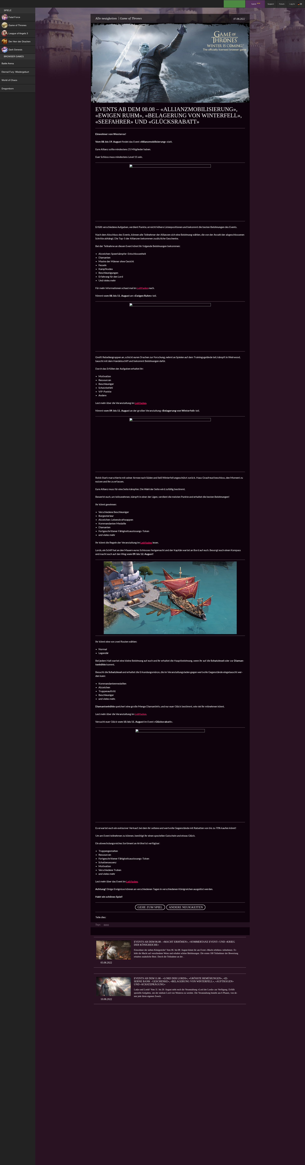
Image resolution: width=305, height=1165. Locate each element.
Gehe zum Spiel (150, 907)
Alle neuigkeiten (106, 18)
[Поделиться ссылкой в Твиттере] (138, 917)
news (106, 924)
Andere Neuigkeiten (186, 907)
